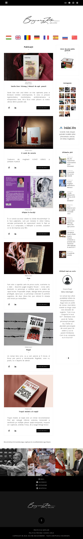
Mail (65, 3)
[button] (66, 358)
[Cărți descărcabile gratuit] (67, 63)
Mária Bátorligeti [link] (67, 292)
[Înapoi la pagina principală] (41, 20)
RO (27, 37)
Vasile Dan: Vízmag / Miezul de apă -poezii (71, 223)
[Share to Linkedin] (15, 107)
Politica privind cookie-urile (41, 533)
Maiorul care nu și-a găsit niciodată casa (71, 210)
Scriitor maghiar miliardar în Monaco (71, 184)
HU (8, 38)
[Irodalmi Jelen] (67, 128)
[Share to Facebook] (9, 107)
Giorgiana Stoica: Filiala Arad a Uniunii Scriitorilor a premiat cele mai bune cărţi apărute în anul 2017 (71, 239)
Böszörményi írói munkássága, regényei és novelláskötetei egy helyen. (27, 442)
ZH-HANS (74, 38)
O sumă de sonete (70, 254)
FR (46, 38)
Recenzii (28, 82)
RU (65, 38)
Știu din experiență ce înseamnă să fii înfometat (71, 162)
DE (37, 38)
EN (18, 38)
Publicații (28, 84)
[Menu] (6, 3)
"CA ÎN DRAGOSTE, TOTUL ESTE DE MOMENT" (71, 197)
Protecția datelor (41, 530)
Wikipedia (77, 3)
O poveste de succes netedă (70, 174)
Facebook (69, 3)
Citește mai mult (42, 107)
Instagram (73, 3)
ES (55, 38)
